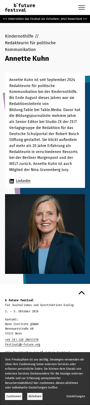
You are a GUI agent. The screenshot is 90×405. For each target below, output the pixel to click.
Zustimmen (13, 396)
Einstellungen (75, 396)
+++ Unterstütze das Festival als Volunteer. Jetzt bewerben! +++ (45, 19)
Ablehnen (34, 396)
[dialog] (45, 378)
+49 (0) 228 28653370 (22, 340)
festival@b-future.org (22, 345)
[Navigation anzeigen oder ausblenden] (81, 7)
